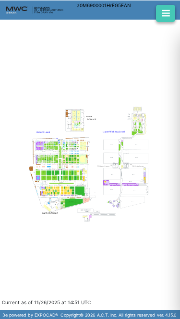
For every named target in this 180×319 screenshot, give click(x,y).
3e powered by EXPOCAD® (30, 315)
